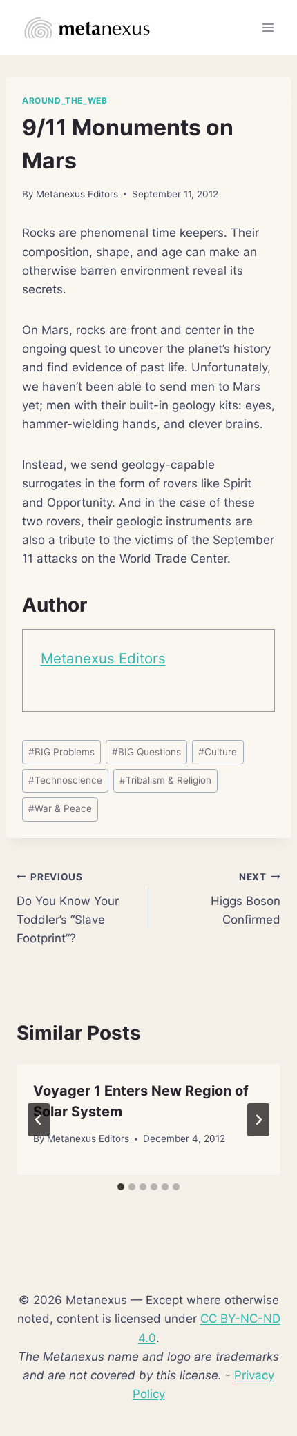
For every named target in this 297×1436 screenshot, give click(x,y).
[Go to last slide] (39, 1119)
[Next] (258, 1119)
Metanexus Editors (77, 194)
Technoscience (65, 780)
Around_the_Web (64, 100)
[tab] (120, 1186)
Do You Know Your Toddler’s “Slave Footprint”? (68, 908)
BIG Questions (146, 751)
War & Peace (60, 808)
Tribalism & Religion (165, 780)
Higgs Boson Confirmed (245, 898)
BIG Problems (61, 751)
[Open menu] (267, 27)
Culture (217, 751)
